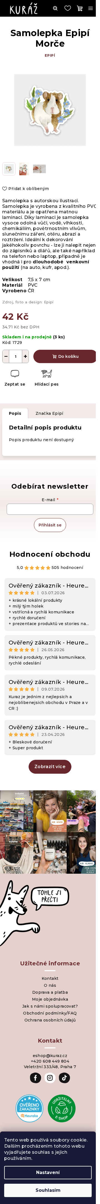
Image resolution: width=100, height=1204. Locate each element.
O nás (50, 985)
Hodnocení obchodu (50, 554)
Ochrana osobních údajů (50, 1020)
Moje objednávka (50, 999)
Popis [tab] (15, 413)
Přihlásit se (50, 525)
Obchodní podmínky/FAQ (50, 1013)
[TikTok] (64, 1077)
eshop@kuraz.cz (50, 1055)
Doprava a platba (50, 992)
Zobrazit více (50, 766)
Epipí (50, 55)
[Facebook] (35, 1077)
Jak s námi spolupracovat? (50, 1006)
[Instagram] (50, 1077)
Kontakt (50, 978)
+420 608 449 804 (50, 1061)
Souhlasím (48, 1190)
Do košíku (68, 356)
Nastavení (48, 1172)
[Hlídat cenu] (46, 379)
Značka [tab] (49, 413)
